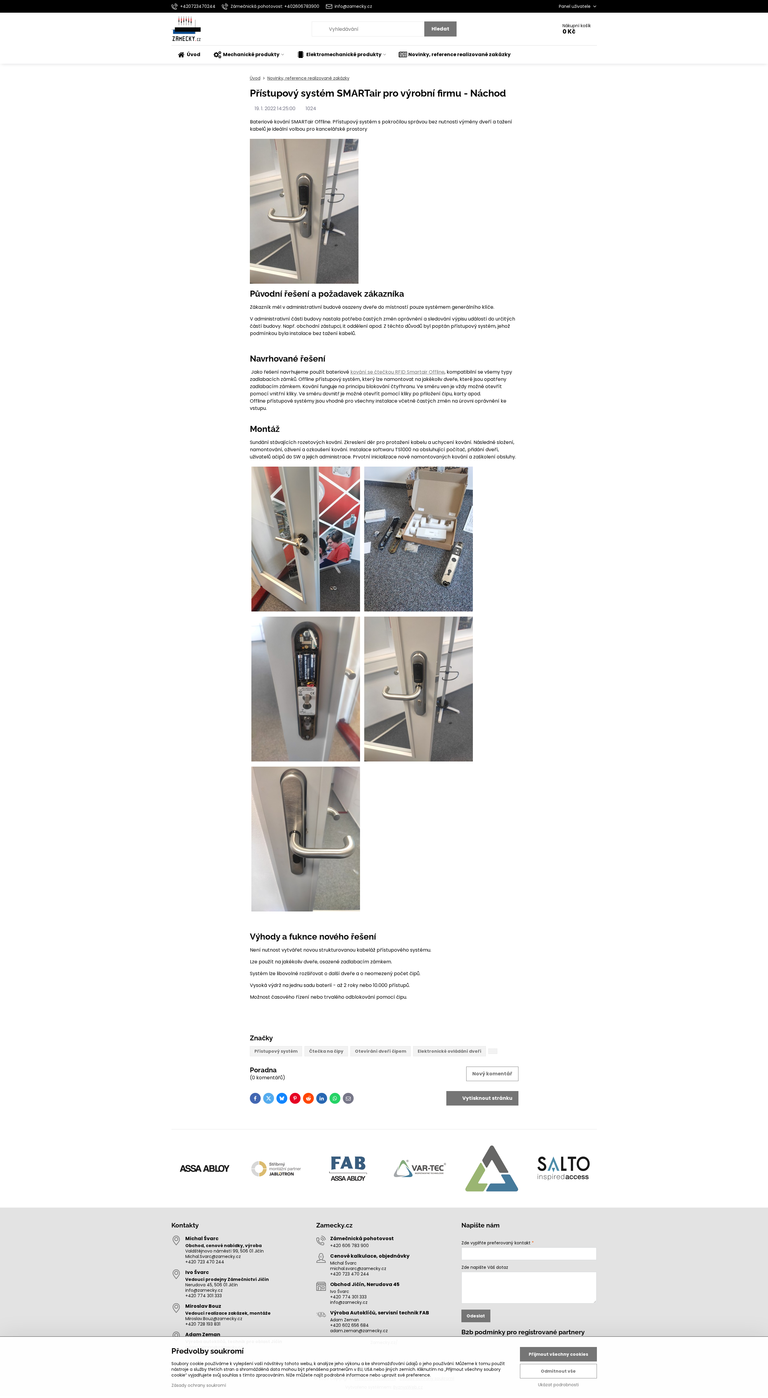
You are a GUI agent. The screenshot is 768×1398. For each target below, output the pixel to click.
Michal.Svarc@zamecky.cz (213, 1256)
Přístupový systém (276, 1051)
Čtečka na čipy (326, 1051)
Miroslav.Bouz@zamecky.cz (213, 1319)
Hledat (440, 28)
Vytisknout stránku (486, 1098)
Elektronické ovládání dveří (449, 1051)
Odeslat (476, 1316)
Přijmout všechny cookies (558, 1354)
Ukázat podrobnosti (558, 1385)
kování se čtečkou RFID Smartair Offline (397, 372)
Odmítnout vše (558, 1371)
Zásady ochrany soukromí (198, 1385)
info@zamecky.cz (204, 1290)
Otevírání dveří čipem (380, 1051)
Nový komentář (492, 1073)
